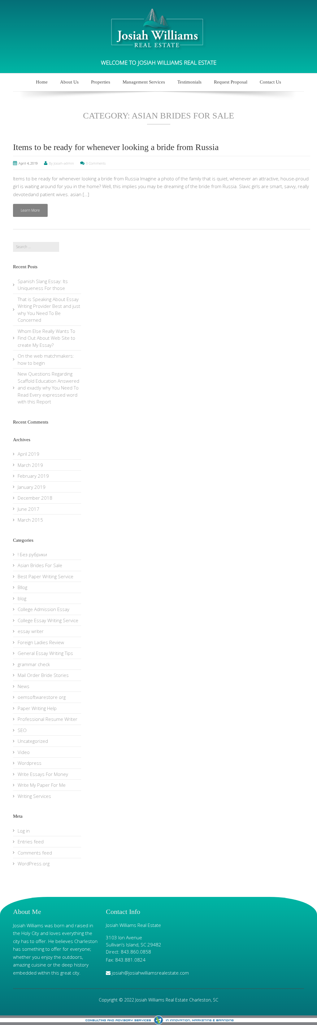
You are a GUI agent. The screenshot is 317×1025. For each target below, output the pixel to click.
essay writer (31, 631)
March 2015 (30, 520)
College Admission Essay (43, 609)
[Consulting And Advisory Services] (158, 1020)
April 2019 (28, 454)
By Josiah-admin (61, 163)
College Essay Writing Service (48, 620)
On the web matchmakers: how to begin (46, 359)
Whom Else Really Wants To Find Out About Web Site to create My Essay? (46, 338)
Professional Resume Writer (47, 719)
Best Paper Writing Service (45, 576)
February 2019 (33, 476)
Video (24, 752)
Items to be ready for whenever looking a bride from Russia (116, 147)
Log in (24, 831)
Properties (100, 82)
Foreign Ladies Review (41, 642)
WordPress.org (34, 863)
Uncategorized (33, 741)
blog (22, 598)
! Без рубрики (32, 554)
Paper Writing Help (37, 708)
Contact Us (270, 82)
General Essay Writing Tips (45, 653)
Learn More (30, 210)
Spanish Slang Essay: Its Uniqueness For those (43, 284)
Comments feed (35, 853)
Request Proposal (230, 82)
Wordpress (29, 763)
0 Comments (96, 163)
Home (42, 82)
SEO (22, 730)
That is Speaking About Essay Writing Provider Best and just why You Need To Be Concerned (49, 309)
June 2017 (28, 509)
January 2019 (32, 487)
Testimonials (189, 82)
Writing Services (34, 796)
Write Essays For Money (43, 774)
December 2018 (35, 498)
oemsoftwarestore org (42, 697)
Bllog (22, 587)
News (23, 686)
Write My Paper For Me (42, 785)
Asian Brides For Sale (40, 565)
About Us (69, 82)
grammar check (34, 664)
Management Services (144, 82)
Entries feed (31, 841)
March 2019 (30, 465)
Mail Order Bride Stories (43, 675)
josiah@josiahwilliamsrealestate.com (150, 973)
